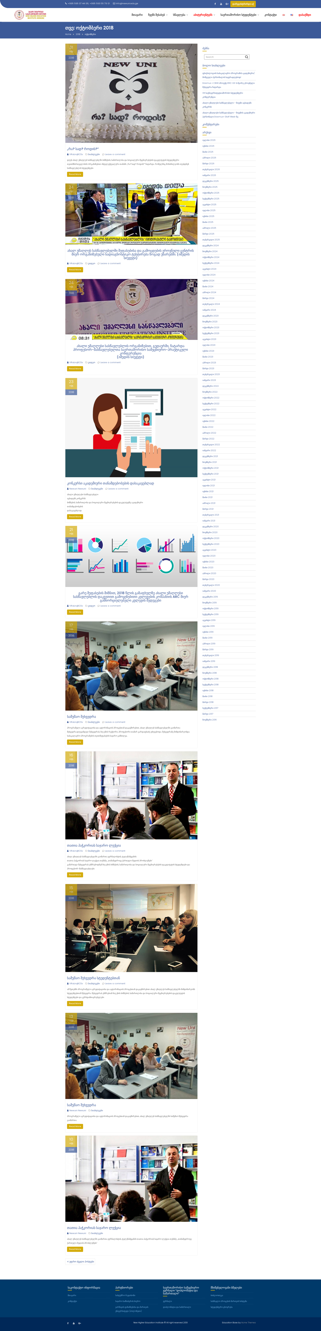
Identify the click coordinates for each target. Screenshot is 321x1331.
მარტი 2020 (208, 579)
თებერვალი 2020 (211, 585)
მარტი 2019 (207, 649)
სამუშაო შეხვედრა (81, 716)
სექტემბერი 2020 (210, 544)
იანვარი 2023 (209, 380)
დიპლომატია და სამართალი (177, 1307)
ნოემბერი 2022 (210, 391)
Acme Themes (248, 1322)
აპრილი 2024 (209, 292)
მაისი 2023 (207, 356)
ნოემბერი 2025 (210, 187)
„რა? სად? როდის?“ (83, 149)
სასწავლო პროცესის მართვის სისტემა (229, 1301)
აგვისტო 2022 (209, 409)
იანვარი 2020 (209, 590)
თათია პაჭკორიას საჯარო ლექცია (94, 845)
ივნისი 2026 (208, 146)
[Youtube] (221, 4)
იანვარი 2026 (209, 175)
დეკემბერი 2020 (210, 526)
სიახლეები (94, 154)
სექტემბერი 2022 (210, 403)
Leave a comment (115, 154)
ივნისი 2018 (207, 690)
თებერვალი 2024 (211, 304)
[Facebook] (215, 4)
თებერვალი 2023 (211, 374)
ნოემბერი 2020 (210, 532)
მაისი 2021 (207, 497)
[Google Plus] (227, 4)
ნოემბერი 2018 (209, 672)
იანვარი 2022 (209, 450)
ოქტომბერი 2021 (210, 468)
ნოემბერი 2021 (209, 462)
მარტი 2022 (208, 438)
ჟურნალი (167, 1301)
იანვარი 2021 (208, 520)
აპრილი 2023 (209, 362)
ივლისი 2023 (208, 345)
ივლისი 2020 (209, 555)
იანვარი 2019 (208, 661)
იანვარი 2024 (209, 309)
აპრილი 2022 (209, 432)
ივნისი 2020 (208, 561)
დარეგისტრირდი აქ (243, 4)
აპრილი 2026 (209, 157)
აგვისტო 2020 (209, 549)
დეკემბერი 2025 (210, 181)
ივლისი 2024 (209, 274)
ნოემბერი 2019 (209, 602)
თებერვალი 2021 (210, 514)
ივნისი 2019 (207, 631)
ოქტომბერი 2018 (210, 678)
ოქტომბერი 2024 (210, 257)
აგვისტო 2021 (209, 479)
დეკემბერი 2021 (210, 456)
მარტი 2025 (208, 233)
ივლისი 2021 (208, 485)
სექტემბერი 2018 (210, 684)
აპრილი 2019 (208, 643)
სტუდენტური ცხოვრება (222, 1307)
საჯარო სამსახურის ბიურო (127, 1301)
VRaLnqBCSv (76, 154)
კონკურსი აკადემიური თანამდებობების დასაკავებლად (110, 483)
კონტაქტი (72, 1301)
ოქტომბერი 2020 (210, 538)
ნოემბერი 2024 (210, 251)
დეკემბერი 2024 (210, 245)
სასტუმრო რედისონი (125, 1295)
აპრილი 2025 (209, 227)
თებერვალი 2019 (210, 655)
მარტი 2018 (207, 702)
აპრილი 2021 (208, 503)
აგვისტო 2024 (209, 268)
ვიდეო (91, 263)
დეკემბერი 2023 (210, 315)
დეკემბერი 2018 (210, 667)
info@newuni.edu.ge (127, 3)
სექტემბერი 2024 (210, 263)
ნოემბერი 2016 (209, 719)
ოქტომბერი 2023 (210, 327)
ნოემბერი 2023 (209, 321)
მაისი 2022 (207, 427)
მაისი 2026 (207, 151)
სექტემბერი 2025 (210, 198)
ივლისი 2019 (208, 626)
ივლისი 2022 (209, 415)
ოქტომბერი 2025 (210, 192)
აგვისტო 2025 (209, 204)
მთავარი (72, 1295)
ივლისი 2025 (209, 210)
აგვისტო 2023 (209, 339)
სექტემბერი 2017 (210, 708)
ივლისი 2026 (209, 140)
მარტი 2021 (207, 509)
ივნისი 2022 (208, 421)
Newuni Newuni (77, 488)
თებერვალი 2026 (211, 169)
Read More (75, 174)
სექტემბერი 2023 (210, 333)
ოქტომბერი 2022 (210, 397)
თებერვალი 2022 (211, 444)
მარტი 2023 (208, 368)
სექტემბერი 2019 (210, 614)
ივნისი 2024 (208, 280)
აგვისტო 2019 (209, 620)
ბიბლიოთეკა (217, 1295)
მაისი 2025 (207, 222)
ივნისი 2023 (208, 350)
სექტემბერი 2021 (210, 473)
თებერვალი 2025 (211, 239)
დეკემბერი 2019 (210, 596)
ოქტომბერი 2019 (210, 608)
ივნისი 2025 (208, 216)
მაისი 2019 (207, 637)
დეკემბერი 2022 (210, 386)
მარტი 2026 (208, 163)
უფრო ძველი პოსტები (81, 1261)
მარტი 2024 (208, 298)
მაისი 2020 (207, 567)
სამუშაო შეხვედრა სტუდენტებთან (93, 978)
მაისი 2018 (207, 696)
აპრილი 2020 (209, 573)
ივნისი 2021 (207, 491)
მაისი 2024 (207, 286)
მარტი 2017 (207, 713)
